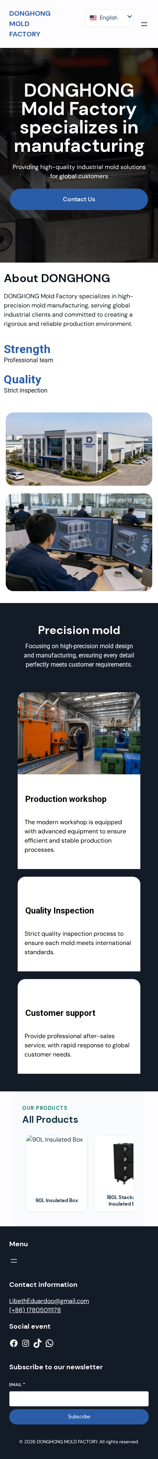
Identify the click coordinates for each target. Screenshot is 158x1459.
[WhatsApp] (49, 1343)
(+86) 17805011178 (35, 1310)
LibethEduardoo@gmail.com (49, 1301)
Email (17, 1384)
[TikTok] (37, 1343)
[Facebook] (13, 1343)
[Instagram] (25, 1343)
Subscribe (79, 1417)
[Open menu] (144, 24)
